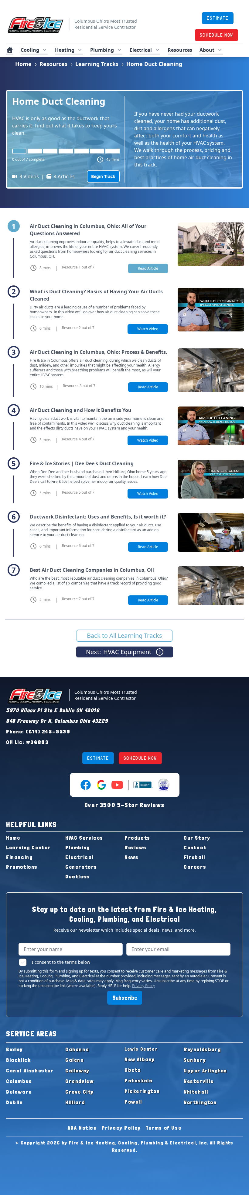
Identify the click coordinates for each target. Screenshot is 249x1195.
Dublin (14, 1102)
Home (23, 63)
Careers (195, 867)
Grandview (79, 1081)
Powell (133, 1101)
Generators (81, 867)
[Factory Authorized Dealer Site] (164, 785)
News (131, 857)
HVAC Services (84, 838)
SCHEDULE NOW (216, 35)
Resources (53, 63)
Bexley (14, 1049)
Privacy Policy (143, 985)
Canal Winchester (30, 1070)
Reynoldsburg (202, 1049)
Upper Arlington (205, 1070)
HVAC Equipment (118, 652)
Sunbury (195, 1060)
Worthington (200, 1102)
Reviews (135, 847)
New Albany (139, 1059)
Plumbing (77, 847)
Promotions (22, 867)
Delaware (19, 1091)
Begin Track (103, 176)
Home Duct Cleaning (154, 63)
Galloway (77, 1070)
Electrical (79, 857)
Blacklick (18, 1060)
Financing (19, 857)
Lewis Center (141, 1049)
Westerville (199, 1081)
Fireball (194, 857)
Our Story (197, 838)
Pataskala (138, 1080)
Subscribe (124, 997)
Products (137, 838)
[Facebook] (86, 785)
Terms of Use (163, 1127)
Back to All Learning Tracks (124, 635)
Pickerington (142, 1091)
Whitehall (196, 1091)
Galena (74, 1060)
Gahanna (77, 1049)
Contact (195, 847)
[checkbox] (23, 962)
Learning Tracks (96, 63)
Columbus (19, 1081)
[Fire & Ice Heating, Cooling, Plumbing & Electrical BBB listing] (143, 785)
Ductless (77, 876)
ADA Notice (82, 1127)
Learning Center (28, 847)
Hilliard (75, 1102)
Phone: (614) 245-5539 (38, 731)
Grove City (79, 1091)
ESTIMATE (218, 18)
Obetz (132, 1070)
